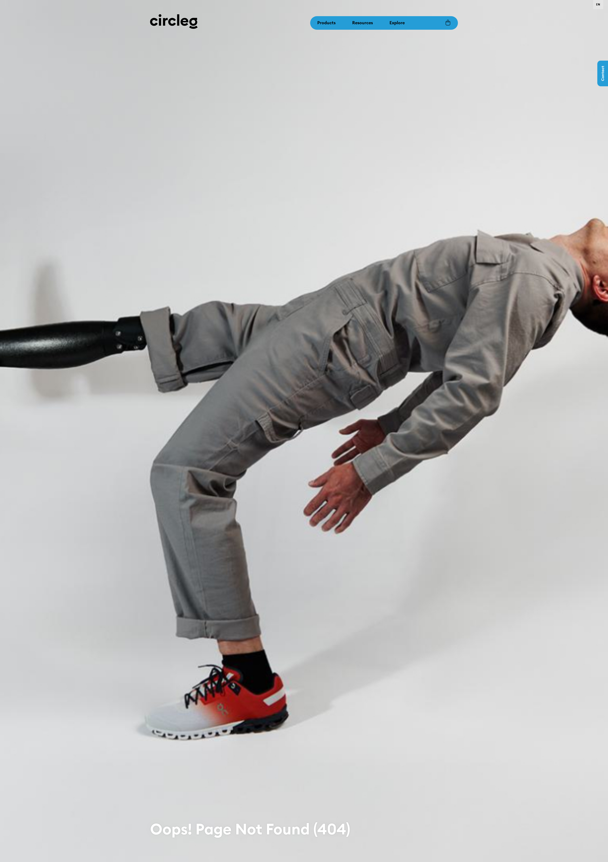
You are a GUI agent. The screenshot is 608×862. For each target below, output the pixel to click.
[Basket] (448, 22)
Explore (397, 22)
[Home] (174, 21)
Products (326, 22)
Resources (362, 22)
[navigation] (598, 4)
